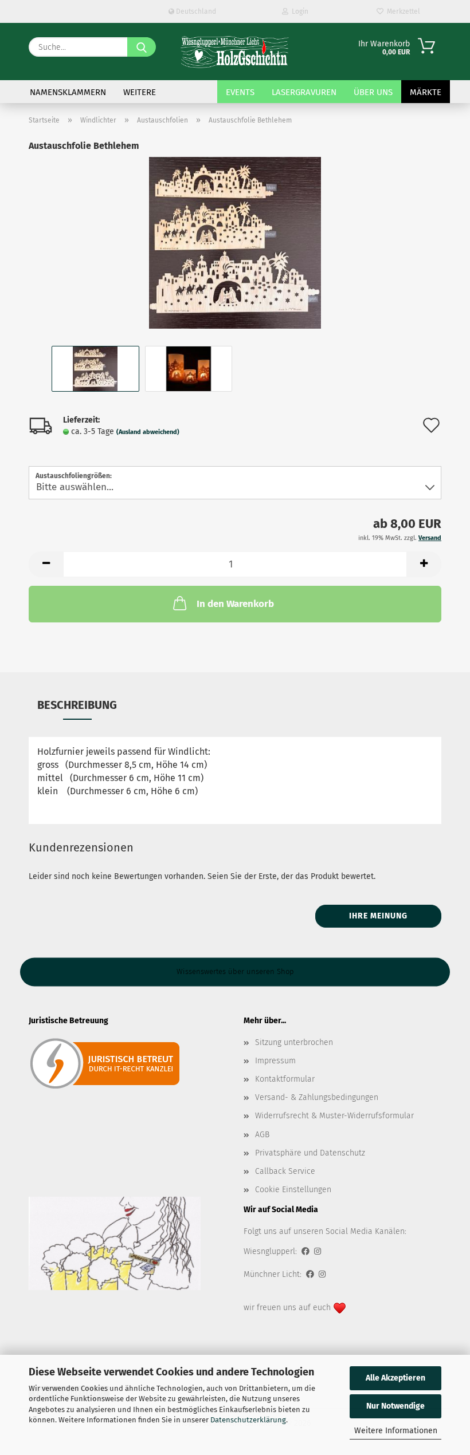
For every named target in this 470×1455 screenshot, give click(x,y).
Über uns (373, 92)
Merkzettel (401, 11)
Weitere (139, 92)
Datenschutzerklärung (248, 1419)
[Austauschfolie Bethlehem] (235, 242)
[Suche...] (141, 47)
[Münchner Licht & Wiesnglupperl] (235, 51)
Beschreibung (77, 705)
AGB (262, 1134)
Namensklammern (68, 92)
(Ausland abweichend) (147, 432)
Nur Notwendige (395, 1406)
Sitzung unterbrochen (294, 1042)
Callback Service (285, 1171)
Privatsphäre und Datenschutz (310, 1153)
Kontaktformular (285, 1079)
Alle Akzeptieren (395, 1378)
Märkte (425, 92)
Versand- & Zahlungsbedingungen (316, 1097)
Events (240, 92)
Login (298, 11)
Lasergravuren (304, 92)
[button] (46, 564)
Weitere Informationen (395, 1431)
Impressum (275, 1061)
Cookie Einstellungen (293, 1189)
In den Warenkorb (235, 604)
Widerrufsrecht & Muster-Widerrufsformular (334, 1116)
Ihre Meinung (378, 916)
